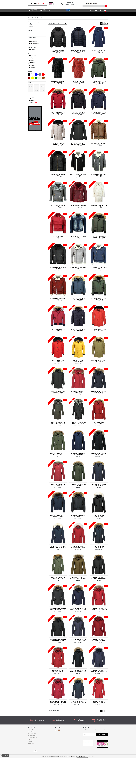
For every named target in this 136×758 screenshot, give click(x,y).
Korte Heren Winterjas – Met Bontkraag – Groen (98, 299)
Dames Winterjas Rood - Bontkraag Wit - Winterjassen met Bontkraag (78, 547)
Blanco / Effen (32, 58)
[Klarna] (37, 118)
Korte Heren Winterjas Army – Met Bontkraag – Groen (99, 237)
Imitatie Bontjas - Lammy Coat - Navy (99, 268)
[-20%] (58, 68)
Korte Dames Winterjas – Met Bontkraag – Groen (58, 454)
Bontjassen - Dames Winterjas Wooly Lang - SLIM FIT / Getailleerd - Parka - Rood (99, 702)
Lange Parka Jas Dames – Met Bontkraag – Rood (58, 485)
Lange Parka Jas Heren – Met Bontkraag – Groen (98, 361)
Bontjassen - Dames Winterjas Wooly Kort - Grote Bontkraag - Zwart (58, 609)
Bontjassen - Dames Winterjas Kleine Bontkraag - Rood (99, 640)
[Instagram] (59, 730)
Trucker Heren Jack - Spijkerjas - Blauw (78, 237)
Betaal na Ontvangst (31, 735)
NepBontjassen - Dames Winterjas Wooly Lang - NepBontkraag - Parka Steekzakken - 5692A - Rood (58, 671)
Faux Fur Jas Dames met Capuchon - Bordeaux (78, 82)
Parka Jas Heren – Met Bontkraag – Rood (58, 361)
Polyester (32, 98)
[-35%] (99, 378)
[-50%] (58, 99)
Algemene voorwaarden (32, 737)
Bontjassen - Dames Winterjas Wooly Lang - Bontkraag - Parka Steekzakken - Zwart (78, 671)
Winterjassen (87, 14)
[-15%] (99, 37)
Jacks (31, 39)
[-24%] (99, 440)
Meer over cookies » (91, 756)
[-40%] (99, 68)
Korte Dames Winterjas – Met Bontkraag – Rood (78, 392)
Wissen (35, 102)
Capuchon (32, 62)
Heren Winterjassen (34, 43)
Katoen (31, 97)
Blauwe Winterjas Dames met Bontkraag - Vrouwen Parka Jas (78, 702)
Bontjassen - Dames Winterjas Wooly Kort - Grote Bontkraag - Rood (99, 609)
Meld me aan (102, 734)
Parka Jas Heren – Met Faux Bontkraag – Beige (58, 144)
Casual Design (32, 55)
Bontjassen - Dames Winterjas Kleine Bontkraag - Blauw (78, 640)
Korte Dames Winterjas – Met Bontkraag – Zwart (98, 454)
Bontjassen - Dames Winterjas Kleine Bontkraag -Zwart (58, 640)
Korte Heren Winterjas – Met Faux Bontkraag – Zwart (78, 113)
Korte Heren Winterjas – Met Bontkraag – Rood (58, 330)
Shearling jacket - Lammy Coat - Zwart (58, 175)
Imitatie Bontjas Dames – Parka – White (99, 206)
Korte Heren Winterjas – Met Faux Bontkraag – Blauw (98, 113)
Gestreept (31, 60)
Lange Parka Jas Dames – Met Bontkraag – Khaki (58, 578)
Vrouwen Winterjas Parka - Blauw (99, 51)
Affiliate (29, 745)
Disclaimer (30, 741)
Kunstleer (32, 100)
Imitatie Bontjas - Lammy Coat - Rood (58, 299)
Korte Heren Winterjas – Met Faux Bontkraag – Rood (58, 113)
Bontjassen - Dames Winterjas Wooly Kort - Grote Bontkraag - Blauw (78, 609)
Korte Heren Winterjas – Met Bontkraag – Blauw (78, 299)
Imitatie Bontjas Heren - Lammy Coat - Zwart (58, 268)
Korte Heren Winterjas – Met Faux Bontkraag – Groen (98, 82)
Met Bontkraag (32, 67)
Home (30, 14)
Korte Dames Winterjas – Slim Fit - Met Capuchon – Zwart (78, 144)
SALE (97, 14)
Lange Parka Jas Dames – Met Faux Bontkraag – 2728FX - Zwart (78, 423)
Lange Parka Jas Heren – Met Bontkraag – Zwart (58, 392)
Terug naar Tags (31, 26)
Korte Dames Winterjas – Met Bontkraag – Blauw (98, 392)
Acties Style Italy (31, 743)
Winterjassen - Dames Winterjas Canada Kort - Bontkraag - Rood (98, 423)
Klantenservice (31, 729)
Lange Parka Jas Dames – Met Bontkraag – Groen (78, 485)
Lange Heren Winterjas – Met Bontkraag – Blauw (78, 330)
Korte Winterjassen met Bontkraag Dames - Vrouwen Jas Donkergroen (78, 578)
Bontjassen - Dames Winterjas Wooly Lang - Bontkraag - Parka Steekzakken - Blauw (99, 671)
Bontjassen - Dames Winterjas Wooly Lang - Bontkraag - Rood (58, 702)
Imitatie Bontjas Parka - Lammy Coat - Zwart (78, 175)
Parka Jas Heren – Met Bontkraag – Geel (78, 361)
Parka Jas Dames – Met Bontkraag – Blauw (98, 547)
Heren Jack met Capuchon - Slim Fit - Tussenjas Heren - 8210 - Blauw (78, 51)
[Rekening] (100, 10)
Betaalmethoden (31, 731)
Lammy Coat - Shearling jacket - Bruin (99, 144)
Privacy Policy (30, 739)
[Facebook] (56, 730)
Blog (105, 14)
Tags (32, 17)
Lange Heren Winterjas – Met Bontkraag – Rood (98, 330)
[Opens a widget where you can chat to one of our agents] (5, 755)
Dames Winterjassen (34, 41)
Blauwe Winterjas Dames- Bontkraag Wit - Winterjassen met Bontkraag (58, 547)
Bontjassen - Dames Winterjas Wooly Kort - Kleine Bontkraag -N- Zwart (99, 578)
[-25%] (99, 130)
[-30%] (58, 595)
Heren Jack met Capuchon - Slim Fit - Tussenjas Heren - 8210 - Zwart (58, 51)
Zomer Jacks (32, 63)
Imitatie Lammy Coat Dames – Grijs (58, 206)
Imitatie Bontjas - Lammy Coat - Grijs (78, 268)
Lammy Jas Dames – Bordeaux (78, 205)
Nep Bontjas (38, 17)
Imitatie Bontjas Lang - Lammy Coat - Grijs (98, 175)
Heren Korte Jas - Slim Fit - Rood (58, 237)
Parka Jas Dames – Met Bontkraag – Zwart (98, 516)
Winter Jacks (32, 65)
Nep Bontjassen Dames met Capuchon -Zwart (58, 82)
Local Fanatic (74, 14)
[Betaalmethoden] (35, 751)
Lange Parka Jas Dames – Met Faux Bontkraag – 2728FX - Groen (58, 423)
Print (30, 57)
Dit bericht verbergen (82, 756)
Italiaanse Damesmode (59, 14)
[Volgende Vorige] (107, 23)
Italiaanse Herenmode (43, 14)
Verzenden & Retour (32, 733)
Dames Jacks (32, 49)
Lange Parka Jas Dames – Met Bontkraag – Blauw (98, 485)
